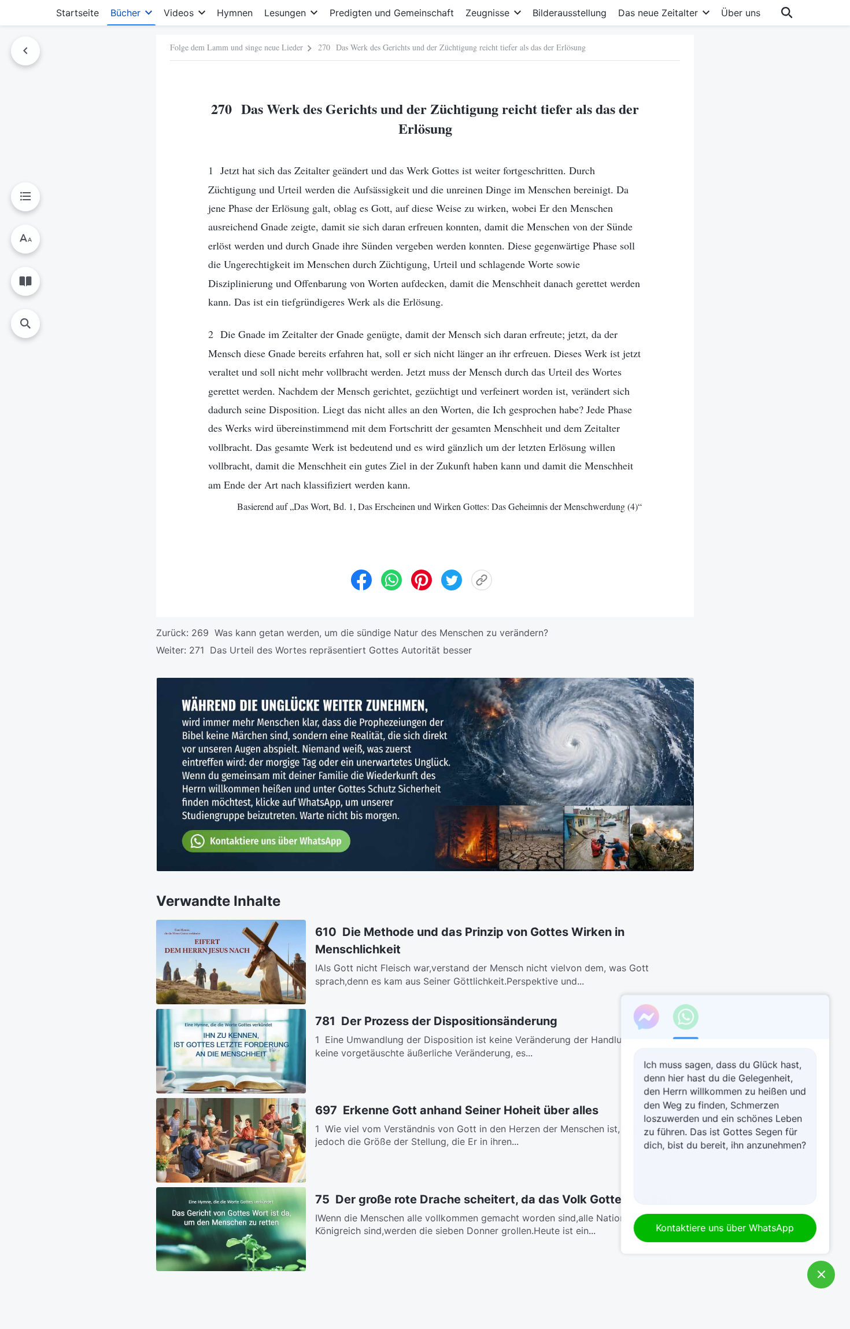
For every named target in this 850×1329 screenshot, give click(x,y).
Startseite (77, 13)
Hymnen (235, 13)
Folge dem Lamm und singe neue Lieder (236, 47)
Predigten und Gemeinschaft (392, 13)
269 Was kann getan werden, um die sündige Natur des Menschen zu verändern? (369, 632)
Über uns (740, 13)
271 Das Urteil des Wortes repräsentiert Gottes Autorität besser (330, 650)
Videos (179, 13)
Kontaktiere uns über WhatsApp (725, 1227)
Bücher (125, 13)
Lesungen (285, 13)
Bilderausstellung (570, 13)
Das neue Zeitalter (658, 13)
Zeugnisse (487, 13)
